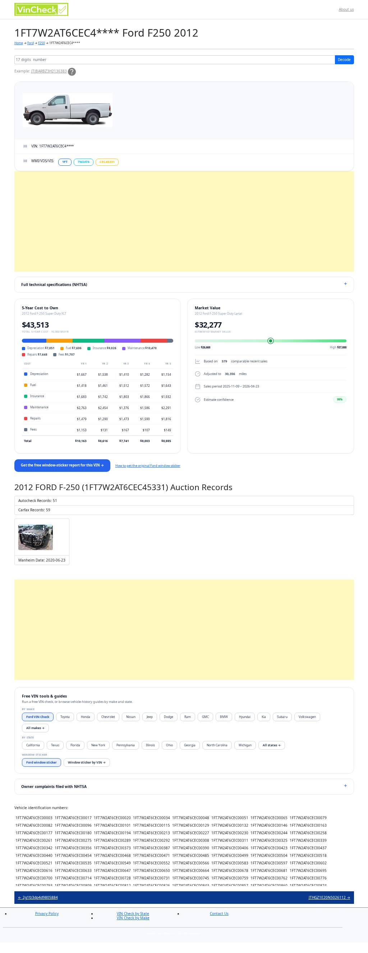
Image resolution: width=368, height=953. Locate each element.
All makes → (35, 728)
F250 (41, 43)
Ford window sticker (41, 762)
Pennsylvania (125, 745)
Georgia (190, 745)
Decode (344, 59)
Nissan (130, 717)
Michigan (245, 745)
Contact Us (219, 913)
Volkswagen (307, 717)
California (33, 745)
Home (18, 43)
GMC (205, 717)
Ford (30, 43)
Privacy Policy (47, 913)
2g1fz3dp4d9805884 (38, 897)
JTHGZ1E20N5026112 (329, 897)
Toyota (65, 717)
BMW (224, 717)
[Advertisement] (184, 221)
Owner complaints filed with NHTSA (54, 786)
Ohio (169, 745)
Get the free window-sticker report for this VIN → (62, 465)
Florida (75, 745)
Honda (85, 717)
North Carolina (217, 745)
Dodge (168, 717)
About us (346, 9)
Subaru (282, 717)
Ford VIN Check (37, 717)
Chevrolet (108, 717)
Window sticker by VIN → (87, 762)
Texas (55, 745)
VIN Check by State (133, 913)
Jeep (150, 717)
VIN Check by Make (133, 917)
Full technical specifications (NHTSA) (54, 284)
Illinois (150, 745)
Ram (187, 717)
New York (98, 745)
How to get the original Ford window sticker (147, 465)
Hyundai (244, 717)
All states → (272, 745)
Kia (264, 717)
